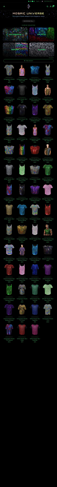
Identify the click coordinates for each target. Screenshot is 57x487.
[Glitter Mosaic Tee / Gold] (9, 209)
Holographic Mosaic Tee (9, 80)
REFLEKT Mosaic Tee (22, 139)
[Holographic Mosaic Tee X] (35, 209)
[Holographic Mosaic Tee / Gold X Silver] (48, 150)
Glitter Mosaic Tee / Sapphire (35, 319)
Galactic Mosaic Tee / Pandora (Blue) (22, 219)
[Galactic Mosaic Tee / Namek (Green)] (48, 170)
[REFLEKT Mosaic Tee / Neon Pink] (48, 189)
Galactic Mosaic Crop (48, 258)
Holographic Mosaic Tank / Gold (47, 99)
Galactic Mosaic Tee (22, 119)
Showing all (28, 21)
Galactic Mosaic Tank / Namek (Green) (9, 299)
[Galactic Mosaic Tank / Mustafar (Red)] (48, 209)
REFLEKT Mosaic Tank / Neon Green (22, 179)
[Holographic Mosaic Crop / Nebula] (9, 90)
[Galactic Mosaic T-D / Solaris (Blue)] (35, 269)
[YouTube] (32, 1)
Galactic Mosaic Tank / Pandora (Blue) (35, 259)
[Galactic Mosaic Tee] (22, 110)
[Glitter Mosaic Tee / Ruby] (22, 329)
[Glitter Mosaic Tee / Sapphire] (35, 309)
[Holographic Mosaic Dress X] (48, 70)
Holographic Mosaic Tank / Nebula (9, 199)
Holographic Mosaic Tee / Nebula (47, 139)
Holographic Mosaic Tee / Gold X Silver (47, 159)
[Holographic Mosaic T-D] (22, 289)
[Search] (47, 6)
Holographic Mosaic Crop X (9, 159)
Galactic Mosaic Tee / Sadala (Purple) (9, 319)
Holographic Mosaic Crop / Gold (22, 239)
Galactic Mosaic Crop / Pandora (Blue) (35, 80)
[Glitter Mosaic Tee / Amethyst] (48, 269)
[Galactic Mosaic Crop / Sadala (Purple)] (35, 189)
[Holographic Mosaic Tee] (9, 70)
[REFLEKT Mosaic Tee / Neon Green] (48, 289)
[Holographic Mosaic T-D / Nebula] (9, 329)
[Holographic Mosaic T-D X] (48, 309)
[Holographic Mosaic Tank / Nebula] (9, 189)
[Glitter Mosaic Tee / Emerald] (35, 289)
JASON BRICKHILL (9, 77)
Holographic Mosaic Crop (35, 179)
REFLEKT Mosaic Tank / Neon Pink (22, 279)
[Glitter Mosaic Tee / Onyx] (22, 90)
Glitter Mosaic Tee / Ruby (22, 339)
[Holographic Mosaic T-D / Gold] (22, 309)
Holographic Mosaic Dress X (47, 80)
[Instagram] (31, 1)
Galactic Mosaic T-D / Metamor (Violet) (22, 259)
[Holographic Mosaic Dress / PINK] (35, 130)
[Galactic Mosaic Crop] (48, 249)
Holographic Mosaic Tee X (35, 219)
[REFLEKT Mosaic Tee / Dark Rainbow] (9, 249)
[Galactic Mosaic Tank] (22, 189)
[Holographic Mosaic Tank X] (9, 130)
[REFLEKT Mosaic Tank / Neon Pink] (22, 269)
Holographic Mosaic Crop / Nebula (9, 99)
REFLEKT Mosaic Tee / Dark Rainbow (9, 259)
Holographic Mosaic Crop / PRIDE (9, 119)
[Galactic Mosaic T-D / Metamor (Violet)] (22, 249)
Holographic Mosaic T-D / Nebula (9, 339)
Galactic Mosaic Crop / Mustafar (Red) (35, 159)
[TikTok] (34, 1)
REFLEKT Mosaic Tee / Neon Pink (47, 199)
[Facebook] (29, 1)
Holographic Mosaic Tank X (9, 139)
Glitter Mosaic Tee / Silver (9, 179)
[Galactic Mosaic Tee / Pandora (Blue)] (22, 209)
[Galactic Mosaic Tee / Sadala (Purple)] (9, 309)
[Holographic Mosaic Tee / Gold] (48, 110)
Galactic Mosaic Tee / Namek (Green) (47, 179)
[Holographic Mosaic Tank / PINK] (22, 70)
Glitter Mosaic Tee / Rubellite (35, 339)
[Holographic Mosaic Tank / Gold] (48, 90)
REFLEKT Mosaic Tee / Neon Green (47, 299)
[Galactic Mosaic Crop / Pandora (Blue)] (35, 70)
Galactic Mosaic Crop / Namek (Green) (48, 239)
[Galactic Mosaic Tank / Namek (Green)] (9, 289)
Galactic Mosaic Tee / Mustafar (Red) (9, 279)
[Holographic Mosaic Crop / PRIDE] (9, 110)
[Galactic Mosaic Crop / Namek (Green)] (48, 229)
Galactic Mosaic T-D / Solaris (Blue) (35, 279)
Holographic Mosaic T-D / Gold (22, 319)
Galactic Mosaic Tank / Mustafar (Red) (47, 219)
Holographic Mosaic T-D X (47, 319)
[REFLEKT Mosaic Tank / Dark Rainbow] (35, 90)
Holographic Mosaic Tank (9, 239)
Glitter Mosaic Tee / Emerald (35, 299)
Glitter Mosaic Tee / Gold (9, 219)
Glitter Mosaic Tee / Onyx (22, 99)
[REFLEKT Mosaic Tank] (35, 229)
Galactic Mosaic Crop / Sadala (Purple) (35, 199)
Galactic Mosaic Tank (22, 199)
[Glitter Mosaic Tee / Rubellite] (35, 329)
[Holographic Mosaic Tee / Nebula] (48, 130)
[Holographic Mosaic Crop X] (9, 150)
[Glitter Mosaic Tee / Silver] (9, 170)
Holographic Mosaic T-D (22, 299)
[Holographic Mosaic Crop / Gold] (22, 229)
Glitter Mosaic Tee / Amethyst (48, 279)
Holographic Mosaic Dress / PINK (35, 139)
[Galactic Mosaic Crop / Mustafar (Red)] (35, 150)
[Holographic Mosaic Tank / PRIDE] (22, 150)
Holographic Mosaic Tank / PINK (22, 80)
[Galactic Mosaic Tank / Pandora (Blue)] (35, 249)
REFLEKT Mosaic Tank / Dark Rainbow (35, 99)
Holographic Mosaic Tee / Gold (47, 119)
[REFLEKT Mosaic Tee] (22, 130)
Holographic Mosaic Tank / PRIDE (22, 159)
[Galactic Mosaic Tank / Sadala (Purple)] (35, 110)
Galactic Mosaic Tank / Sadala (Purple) (35, 119)
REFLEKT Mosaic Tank (35, 238)
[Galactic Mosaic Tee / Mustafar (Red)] (9, 269)
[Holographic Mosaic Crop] (35, 170)
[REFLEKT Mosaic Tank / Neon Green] (22, 170)
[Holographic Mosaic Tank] (9, 229)
